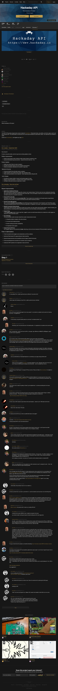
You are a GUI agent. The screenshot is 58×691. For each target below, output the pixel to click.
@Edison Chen (19, 497)
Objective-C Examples (6, 260)
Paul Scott (11, 489)
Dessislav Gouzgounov (35, 637)
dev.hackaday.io (9, 137)
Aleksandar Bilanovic (7, 75)
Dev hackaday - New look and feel (10, 184)
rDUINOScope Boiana (35, 636)
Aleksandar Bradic (7, 69)
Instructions (28, 27)
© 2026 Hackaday (29, 688)
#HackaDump (22, 447)
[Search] (41, 2)
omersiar (33, 661)
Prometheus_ (11, 368)
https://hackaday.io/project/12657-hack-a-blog (18, 395)
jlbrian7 (12, 433)
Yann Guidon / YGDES (15, 446)
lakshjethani (3, 149)
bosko (10, 418)
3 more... (3, 85)
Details (9, 27)
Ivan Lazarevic (6, 71)
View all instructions (29, 263)
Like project (36, 16)
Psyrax (4, 83)
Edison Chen (6, 78)
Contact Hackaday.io (19, 684)
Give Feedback (26, 684)
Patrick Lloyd (11, 292)
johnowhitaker (11, 399)
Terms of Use (32, 684)
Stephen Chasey (13, 304)
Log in (54, 2)
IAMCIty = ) (5, 660)
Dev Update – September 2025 (9, 148)
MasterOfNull (6, 76)
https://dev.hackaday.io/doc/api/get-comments (22, 419)
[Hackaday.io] (2, 2)
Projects (6, 2)
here (22, 137)
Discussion (35, 27)
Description (4, 27)
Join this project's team (6, 86)
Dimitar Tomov (7, 661)
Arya (10, 336)
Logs (23, 27)
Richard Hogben (30, 13)
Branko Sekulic (6, 73)
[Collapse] (9, 146)
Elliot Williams (11, 425)
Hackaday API (44, 684)
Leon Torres (5, 81)
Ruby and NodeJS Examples (7, 259)
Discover (11, 2)
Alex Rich (10, 310)
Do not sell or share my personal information (29, 686)
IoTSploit (4, 636)
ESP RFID (32, 660)
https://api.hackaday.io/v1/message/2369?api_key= (20, 339)
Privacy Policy (38, 684)
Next (15, 607)
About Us (12, 684)
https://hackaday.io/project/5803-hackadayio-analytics (42, 543)
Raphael (10, 298)
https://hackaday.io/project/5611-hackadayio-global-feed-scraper (21, 552)
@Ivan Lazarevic (12, 497)
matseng (10, 383)
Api (2, 106)
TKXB (5, 637)
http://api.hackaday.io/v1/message (15, 472)
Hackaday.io (27, 133)
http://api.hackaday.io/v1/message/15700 (33, 478)
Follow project (22, 16)
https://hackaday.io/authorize (14, 565)
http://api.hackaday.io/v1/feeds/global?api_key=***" (19, 378)
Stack (21, 2)
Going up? (29, 682)
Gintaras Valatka (12, 346)
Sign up (48, 2)
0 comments (15, 149)
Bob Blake (11, 548)
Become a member (19, 672)
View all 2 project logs (29, 246)
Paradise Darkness (12, 375)
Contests (16, 2)
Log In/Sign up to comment (7, 289)
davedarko (5, 80)
